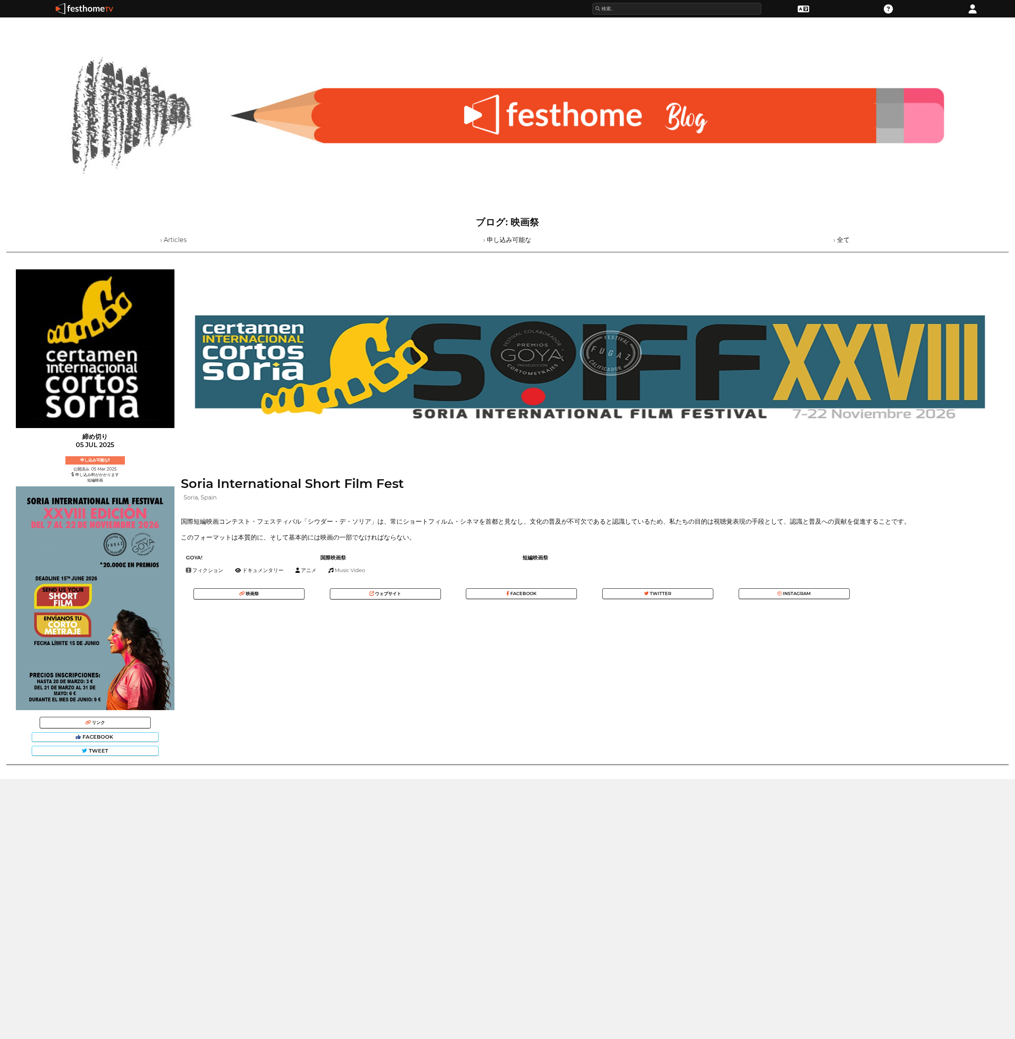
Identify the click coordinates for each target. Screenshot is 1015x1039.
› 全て (841, 240)
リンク (98, 722)
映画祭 (252, 593)
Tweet (97, 751)
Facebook (98, 737)
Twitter (660, 593)
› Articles (173, 240)
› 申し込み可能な (507, 240)
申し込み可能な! (94, 460)
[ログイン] (973, 8)
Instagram (796, 593)
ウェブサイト (387, 593)
